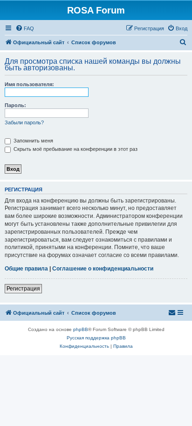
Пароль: (15, 105)
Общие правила (26, 268)
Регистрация (23, 288)
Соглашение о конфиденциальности (102, 268)
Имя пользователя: (29, 84)
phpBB (80, 329)
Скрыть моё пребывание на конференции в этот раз (74, 149)
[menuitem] (24, 28)
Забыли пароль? (24, 122)
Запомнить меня (32, 140)
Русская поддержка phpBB (96, 337)
